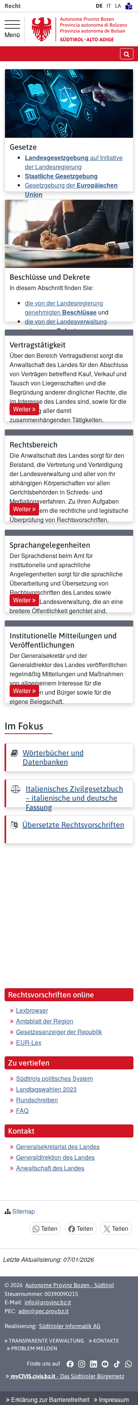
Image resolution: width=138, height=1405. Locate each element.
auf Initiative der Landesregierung (74, 162)
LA (118, 6)
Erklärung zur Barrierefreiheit (49, 1399)
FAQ (22, 1110)
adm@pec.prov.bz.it (43, 1311)
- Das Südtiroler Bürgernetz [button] (66, 1376)
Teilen (48, 1228)
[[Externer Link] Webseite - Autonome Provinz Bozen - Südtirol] (79, 29)
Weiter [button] (22, 409)
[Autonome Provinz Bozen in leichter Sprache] (128, 6)
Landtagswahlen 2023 (46, 1089)
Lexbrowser (32, 1010)
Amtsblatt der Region (44, 1021)
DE (99, 6)
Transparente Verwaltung (46, 1341)
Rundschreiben (37, 1099)
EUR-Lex (28, 1042)
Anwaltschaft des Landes (50, 1167)
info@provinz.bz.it (48, 1302)
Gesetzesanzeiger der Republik (59, 1031)
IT (109, 6)
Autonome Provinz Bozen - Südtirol (69, 1285)
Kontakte (105, 1341)
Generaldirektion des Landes (55, 1157)
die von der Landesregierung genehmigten (64, 308)
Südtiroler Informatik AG (69, 1326)
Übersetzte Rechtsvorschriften (73, 824)
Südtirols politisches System (54, 1078)
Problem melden (33, 1348)
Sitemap (23, 1211)
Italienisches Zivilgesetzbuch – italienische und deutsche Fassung (74, 797)
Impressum (113, 1399)
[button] (70, 1364)
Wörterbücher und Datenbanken (53, 757)
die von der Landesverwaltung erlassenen (66, 326)
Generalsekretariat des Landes (58, 1146)
